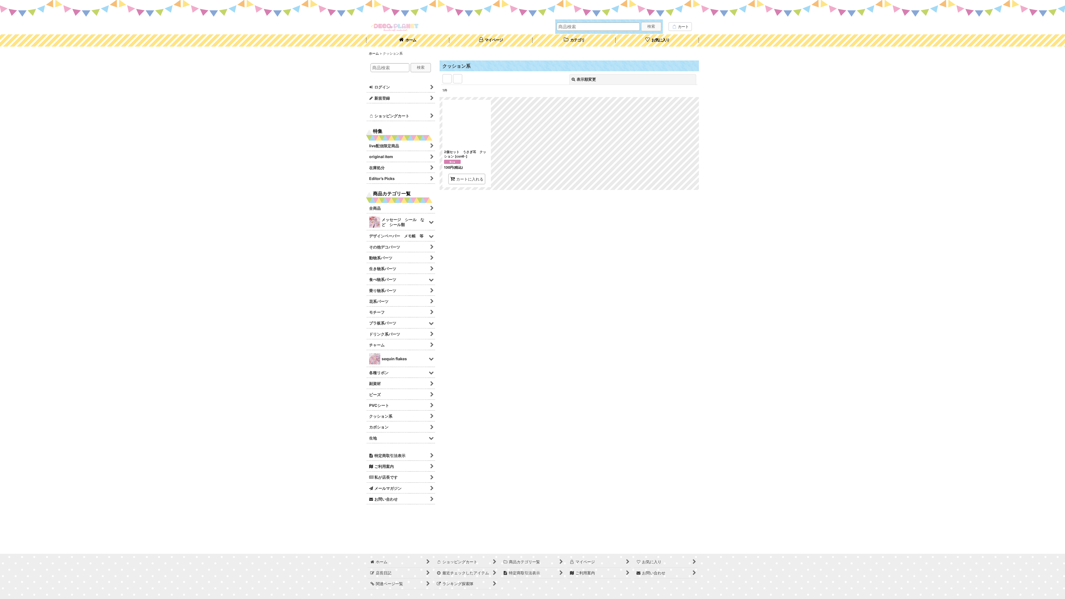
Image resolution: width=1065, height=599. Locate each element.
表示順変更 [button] (586, 79)
